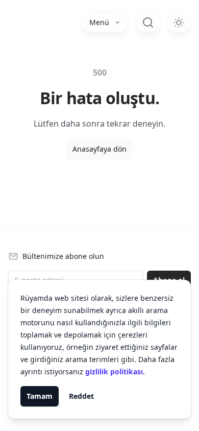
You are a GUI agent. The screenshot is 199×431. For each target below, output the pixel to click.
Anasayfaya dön (99, 149)
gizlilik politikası (114, 371)
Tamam (40, 396)
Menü (99, 22)
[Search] (148, 22)
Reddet (81, 396)
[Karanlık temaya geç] (178, 22)
